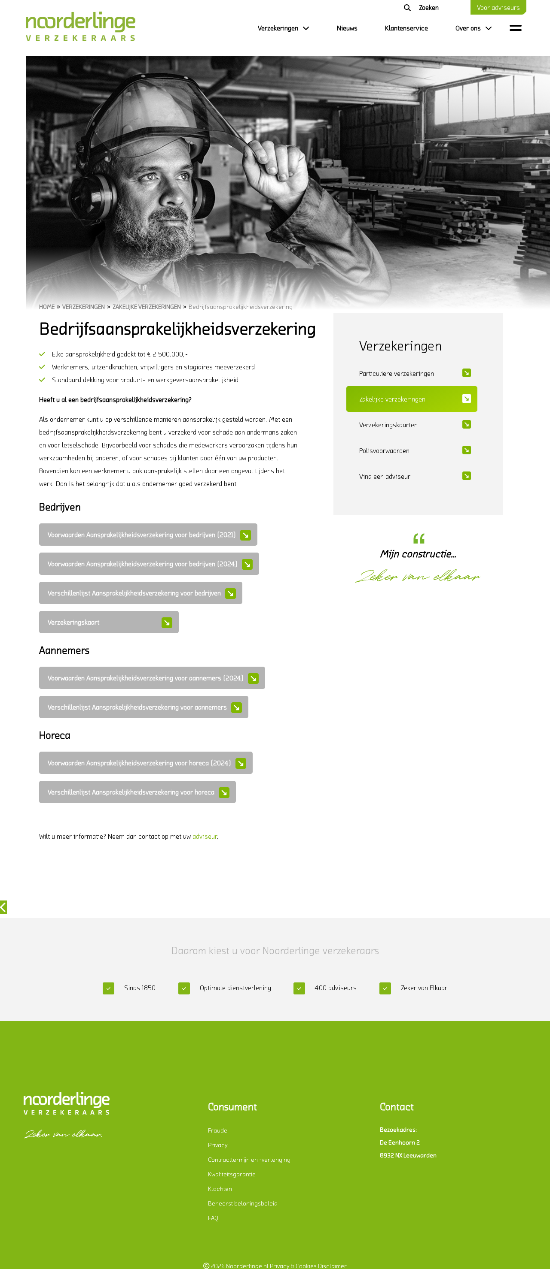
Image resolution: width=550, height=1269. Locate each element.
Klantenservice (406, 28)
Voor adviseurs (498, 7)
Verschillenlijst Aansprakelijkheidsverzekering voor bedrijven (134, 593)
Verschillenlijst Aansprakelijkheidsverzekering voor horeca (131, 792)
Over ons (468, 28)
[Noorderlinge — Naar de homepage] (79, 28)
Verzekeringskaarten (388, 424)
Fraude (217, 1130)
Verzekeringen (278, 28)
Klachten (220, 1188)
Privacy (217, 1144)
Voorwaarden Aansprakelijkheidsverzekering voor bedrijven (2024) (143, 563)
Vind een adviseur (384, 476)
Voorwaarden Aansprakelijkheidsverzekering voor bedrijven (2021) (142, 534)
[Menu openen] (515, 28)
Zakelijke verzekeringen (147, 306)
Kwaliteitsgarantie (232, 1174)
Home (47, 306)
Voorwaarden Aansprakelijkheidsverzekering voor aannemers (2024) (146, 678)
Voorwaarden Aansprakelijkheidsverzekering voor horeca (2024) (139, 762)
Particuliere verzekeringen (396, 373)
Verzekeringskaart (73, 622)
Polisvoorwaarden (384, 450)
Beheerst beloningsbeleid (243, 1203)
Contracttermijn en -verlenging (249, 1159)
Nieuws (347, 28)
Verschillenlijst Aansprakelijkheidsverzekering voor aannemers (137, 707)
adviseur (204, 836)
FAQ (213, 1217)
